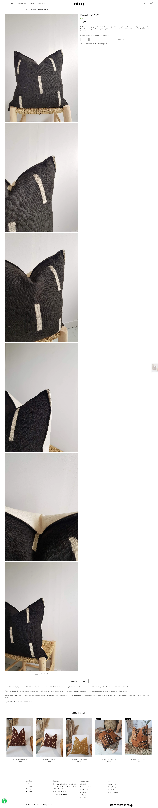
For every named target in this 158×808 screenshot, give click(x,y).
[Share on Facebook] (39, 674)
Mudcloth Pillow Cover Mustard (79, 759)
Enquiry (107, 35)
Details (84, 681)
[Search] (141, 3)
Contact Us (83, 792)
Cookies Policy (112, 784)
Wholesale (83, 797)
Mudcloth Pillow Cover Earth (109, 759)
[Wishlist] (148, 3)
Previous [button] (3, 744)
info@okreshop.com (61, 794)
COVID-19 (83, 784)
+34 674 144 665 (60, 791)
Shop (12, 3)
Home (27, 9)
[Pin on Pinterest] (44, 674)
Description (74, 681)
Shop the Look (41, 3)
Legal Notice (111, 789)
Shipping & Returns (86, 787)
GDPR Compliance (113, 792)
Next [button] (155, 744)
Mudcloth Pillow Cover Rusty (20, 759)
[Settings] (144, 3)
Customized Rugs (22, 3)
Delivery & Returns (97, 35)
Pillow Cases (33, 9)
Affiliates (83, 795)
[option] (41, 68)
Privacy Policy (112, 787)
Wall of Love (84, 789)
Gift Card (32, 3)
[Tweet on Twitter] (42, 674)
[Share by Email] (47, 674)
